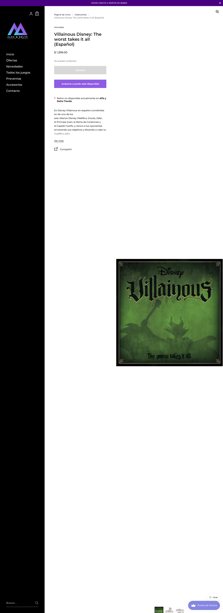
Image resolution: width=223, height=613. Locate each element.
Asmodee (59, 27)
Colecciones (81, 14)
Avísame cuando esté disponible (80, 83)
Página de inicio (62, 14)
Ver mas (59, 141)
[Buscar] (36, 602)
